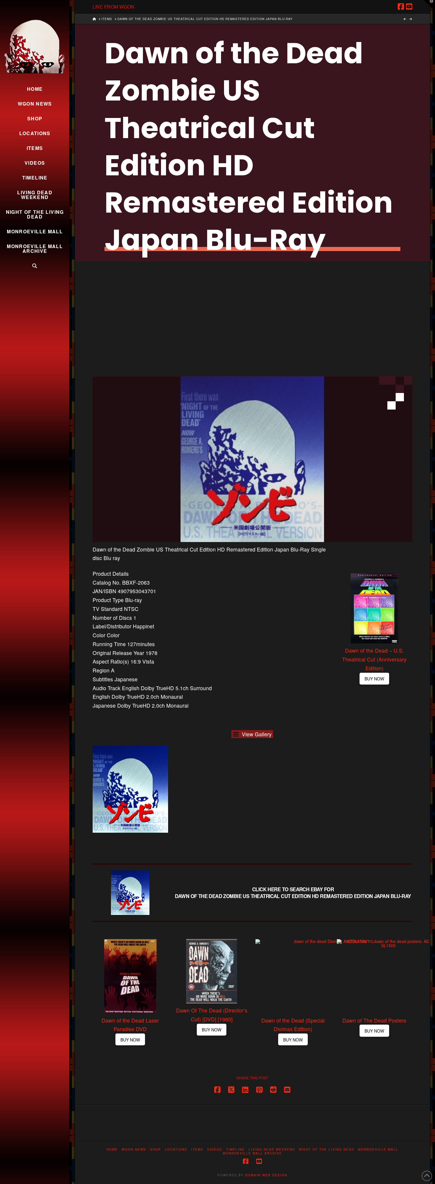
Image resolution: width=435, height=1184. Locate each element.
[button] (252, 734)
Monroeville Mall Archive (252, 1153)
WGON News (134, 1149)
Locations (176, 1149)
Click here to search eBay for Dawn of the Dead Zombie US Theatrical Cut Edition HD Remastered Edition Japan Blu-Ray (293, 893)
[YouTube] (409, 6)
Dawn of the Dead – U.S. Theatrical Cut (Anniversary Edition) (374, 659)
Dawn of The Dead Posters (374, 1020)
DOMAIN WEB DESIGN (266, 1175)
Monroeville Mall (378, 1149)
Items (197, 1149)
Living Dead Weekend (272, 1149)
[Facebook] (401, 6)
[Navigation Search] (34, 265)
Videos (214, 1149)
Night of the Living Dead (326, 1149)
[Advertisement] (252, 305)
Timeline (235, 1149)
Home (112, 1149)
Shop (155, 1149)
